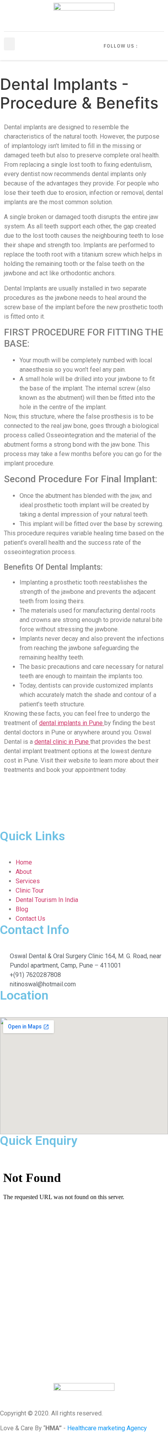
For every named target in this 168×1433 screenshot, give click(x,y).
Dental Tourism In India (47, 900)
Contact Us (30, 918)
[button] (9, 43)
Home (24, 862)
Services (28, 881)
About (24, 871)
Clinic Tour (30, 890)
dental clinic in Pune (62, 741)
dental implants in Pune (71, 723)
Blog (22, 909)
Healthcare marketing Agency (107, 1428)
